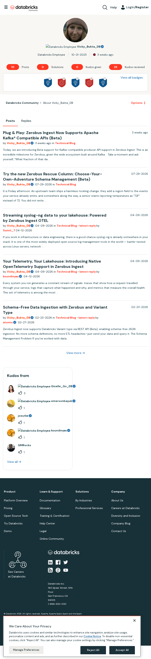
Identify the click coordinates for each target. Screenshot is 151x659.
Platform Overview (16, 500)
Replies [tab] (26, 121)
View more (73, 353)
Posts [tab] (10, 121)
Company (118, 491)
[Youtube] (65, 570)
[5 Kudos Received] (89, 82)
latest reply (87, 225)
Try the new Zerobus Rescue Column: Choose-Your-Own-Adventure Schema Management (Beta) (52, 176)
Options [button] (137, 103)
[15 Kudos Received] (62, 82)
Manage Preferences (26, 650)
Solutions (82, 491)
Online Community (52, 538)
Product (10, 491)
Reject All (93, 650)
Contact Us (118, 531)
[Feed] (50, 570)
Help (113, 7)
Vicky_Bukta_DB (18, 143)
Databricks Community (24, 8)
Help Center (47, 523)
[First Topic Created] (103, 82)
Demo (8, 531)
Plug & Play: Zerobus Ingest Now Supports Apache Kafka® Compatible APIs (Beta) (51, 135)
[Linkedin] (50, 562)
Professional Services (89, 508)
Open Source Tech (16, 515)
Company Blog (120, 523)
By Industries (84, 500)
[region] (72, 636)
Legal (43, 531)
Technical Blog (65, 143)
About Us (117, 500)
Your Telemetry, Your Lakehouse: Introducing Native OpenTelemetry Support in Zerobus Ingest (52, 264)
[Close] (134, 620)
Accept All (122, 650)
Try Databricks (13, 523)
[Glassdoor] (58, 570)
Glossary (45, 508)
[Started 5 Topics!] (75, 82)
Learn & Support (51, 491)
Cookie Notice (92, 636)
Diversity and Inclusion (125, 515)
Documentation (50, 500)
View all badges (132, 77)
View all (12, 462)
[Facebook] (58, 562)
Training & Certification (54, 515)
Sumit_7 (9, 230)
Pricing (8, 508)
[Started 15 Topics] (48, 82)
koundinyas (11, 276)
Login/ (137, 7)
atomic (8, 322)
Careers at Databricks (125, 508)
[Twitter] (65, 562)
